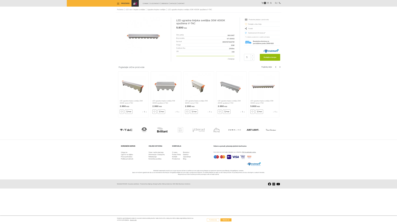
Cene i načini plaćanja (156, 152)
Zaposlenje (187, 157)
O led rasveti (155, 3)
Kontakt (181, 3)
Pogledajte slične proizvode (131, 67)
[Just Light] (253, 129)
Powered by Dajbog (146, 184)
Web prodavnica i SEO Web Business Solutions (176, 184)
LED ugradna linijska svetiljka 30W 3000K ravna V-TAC (261, 102)
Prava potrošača (126, 157)
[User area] (271, 3)
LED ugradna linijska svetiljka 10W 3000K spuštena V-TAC (163, 102)
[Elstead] (198, 129)
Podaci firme (176, 154)
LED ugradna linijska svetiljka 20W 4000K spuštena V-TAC (229, 102)
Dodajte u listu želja (254, 24)
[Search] (276, 3)
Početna (120, 9)
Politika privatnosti (127, 159)
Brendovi (165, 3)
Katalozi (173, 3)
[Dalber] (180, 129)
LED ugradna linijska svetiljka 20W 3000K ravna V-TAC (131, 102)
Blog (184, 159)
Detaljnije (231, 59)
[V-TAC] (126, 129)
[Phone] (280, 3)
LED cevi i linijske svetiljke (135, 9)
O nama (145, 3)
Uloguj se (124, 152)
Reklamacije (153, 157)
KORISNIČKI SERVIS (128, 146)
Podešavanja (213, 220)
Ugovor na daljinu (127, 154)
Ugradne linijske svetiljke (156, 9)
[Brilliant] (162, 129)
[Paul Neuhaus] (271, 129)
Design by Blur (157, 184)
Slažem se (226, 220)
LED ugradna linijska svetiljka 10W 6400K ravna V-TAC (196, 102)
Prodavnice (176, 159)
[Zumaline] (234, 129)
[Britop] (216, 129)
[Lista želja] (268, 3)
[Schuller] (144, 129)
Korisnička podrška (155, 159)
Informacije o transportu (157, 154)
